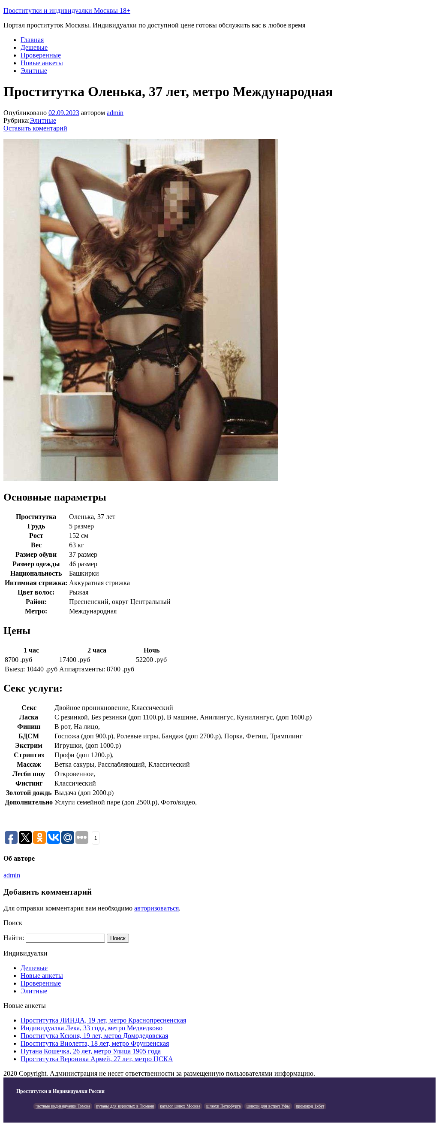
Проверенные (41, 55)
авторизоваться (156, 908)
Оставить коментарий (35, 128)
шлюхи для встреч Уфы (268, 1106)
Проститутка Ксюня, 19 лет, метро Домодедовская (94, 1035)
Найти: (13, 937)
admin (115, 112)
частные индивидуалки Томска (63, 1106)
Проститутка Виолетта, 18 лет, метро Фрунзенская (95, 1043)
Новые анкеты (42, 63)
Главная (32, 39)
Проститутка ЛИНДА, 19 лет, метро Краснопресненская (103, 1020)
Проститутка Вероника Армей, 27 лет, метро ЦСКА (97, 1058)
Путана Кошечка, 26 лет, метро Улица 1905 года (91, 1051)
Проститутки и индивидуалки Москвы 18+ (66, 10)
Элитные (34, 70)
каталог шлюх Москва (180, 1106)
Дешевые (34, 47)
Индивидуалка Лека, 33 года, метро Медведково (91, 1028)
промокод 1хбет (310, 1106)
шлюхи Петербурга (223, 1106)
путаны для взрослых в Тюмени (125, 1106)
